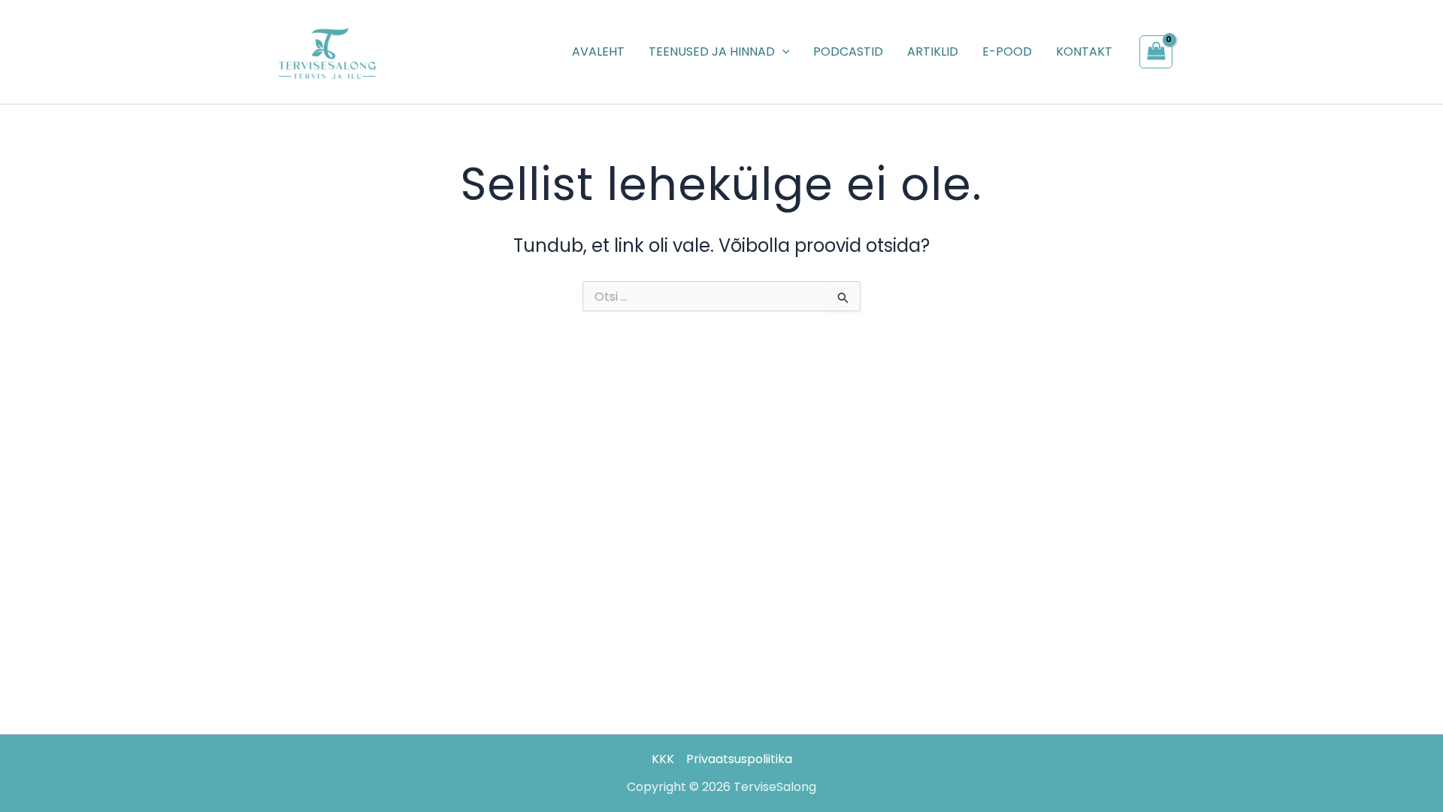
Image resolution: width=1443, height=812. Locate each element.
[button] (782, 52)
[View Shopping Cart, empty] (1155, 51)
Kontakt (1084, 51)
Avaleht (598, 51)
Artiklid (932, 51)
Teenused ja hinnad (712, 51)
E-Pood (1007, 51)
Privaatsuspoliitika (739, 759)
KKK (663, 759)
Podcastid (848, 51)
